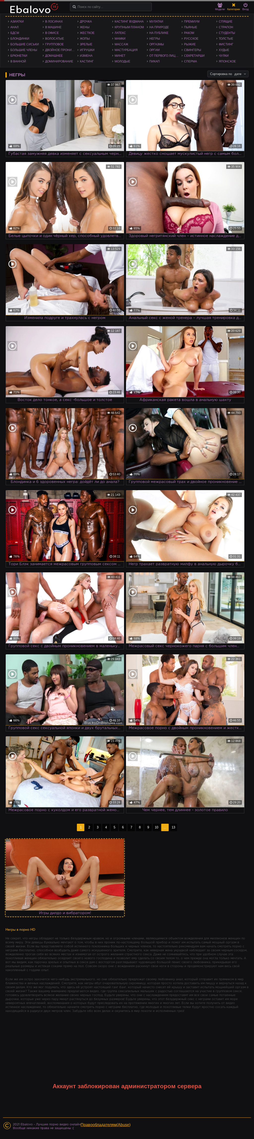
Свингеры (192, 50)
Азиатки (17, 21)
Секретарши (194, 55)
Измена (86, 55)
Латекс (120, 33)
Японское (227, 61)
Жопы (85, 38)
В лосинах (54, 21)
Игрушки (87, 50)
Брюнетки (18, 55)
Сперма (190, 61)
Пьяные (190, 27)
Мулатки (156, 21)
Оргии (154, 50)
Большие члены (23, 50)
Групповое (54, 44)
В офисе (52, 33)
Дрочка (86, 21)
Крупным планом (129, 27)
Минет (120, 55)
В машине (53, 27)
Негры (154, 38)
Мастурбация (126, 50)
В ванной (18, 61)
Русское (191, 38)
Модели (220, 9)
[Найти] (74, 6)
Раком (189, 33)
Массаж (121, 44)
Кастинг (87, 61)
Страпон (226, 27)
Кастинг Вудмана (129, 21)
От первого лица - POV (165, 55)
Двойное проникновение (61, 50)
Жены (85, 27)
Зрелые (86, 44)
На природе (159, 27)
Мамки (120, 38)
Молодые (122, 61)
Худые (224, 50)
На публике (158, 33)
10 (156, 827)
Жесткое (87, 33)
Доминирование (59, 61)
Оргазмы (156, 44)
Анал (14, 27)
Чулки (224, 55)
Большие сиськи (24, 44)
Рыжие (190, 44)
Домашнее (54, 55)
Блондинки (19, 38)
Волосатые (54, 38)
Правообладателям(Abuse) (105, 1125)
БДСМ (14, 33)
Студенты (227, 33)
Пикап (154, 61)
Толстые (226, 38)
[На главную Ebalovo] (32, 10)
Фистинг (226, 44)
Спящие (225, 21)
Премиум (191, 21)
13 (173, 827)
